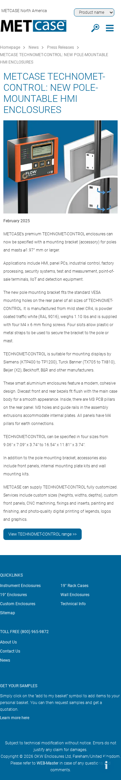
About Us (8, 642)
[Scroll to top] (85, 764)
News (34, 47)
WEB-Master (47, 763)
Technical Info (73, 603)
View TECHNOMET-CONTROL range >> (42, 534)
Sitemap (7, 613)
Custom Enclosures (17, 603)
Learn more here (14, 717)
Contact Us (10, 651)
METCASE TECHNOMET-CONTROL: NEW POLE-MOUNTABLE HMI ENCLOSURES (54, 58)
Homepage (10, 47)
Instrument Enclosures (20, 585)
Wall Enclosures (75, 594)
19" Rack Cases (74, 585)
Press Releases (60, 47)
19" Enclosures (13, 594)
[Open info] (105, 764)
